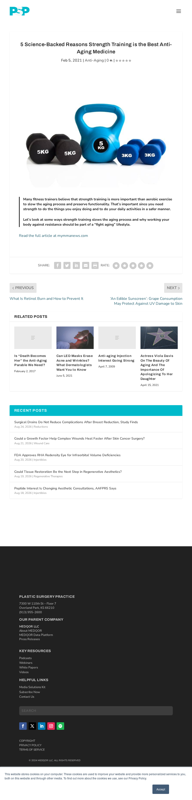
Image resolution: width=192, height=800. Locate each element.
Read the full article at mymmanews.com (53, 235)
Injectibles (40, 460)
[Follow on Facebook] (23, 726)
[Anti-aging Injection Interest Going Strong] (117, 338)
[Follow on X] (32, 726)
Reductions (41, 427)
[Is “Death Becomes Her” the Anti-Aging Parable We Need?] (33, 338)
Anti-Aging (94, 60)
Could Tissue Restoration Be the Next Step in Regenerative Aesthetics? (68, 472)
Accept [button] (160, 789)
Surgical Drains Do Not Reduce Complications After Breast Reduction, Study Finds (76, 422)
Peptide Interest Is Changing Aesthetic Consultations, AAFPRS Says (65, 488)
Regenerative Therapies (48, 476)
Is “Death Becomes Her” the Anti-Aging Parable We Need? (30, 360)
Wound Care (41, 443)
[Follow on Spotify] (60, 726)
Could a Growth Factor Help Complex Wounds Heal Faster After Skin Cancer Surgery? (79, 438)
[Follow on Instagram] (51, 726)
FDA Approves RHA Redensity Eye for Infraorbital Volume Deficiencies (67, 455)
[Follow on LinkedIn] (41, 726)
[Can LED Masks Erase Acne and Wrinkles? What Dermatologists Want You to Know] (75, 338)
